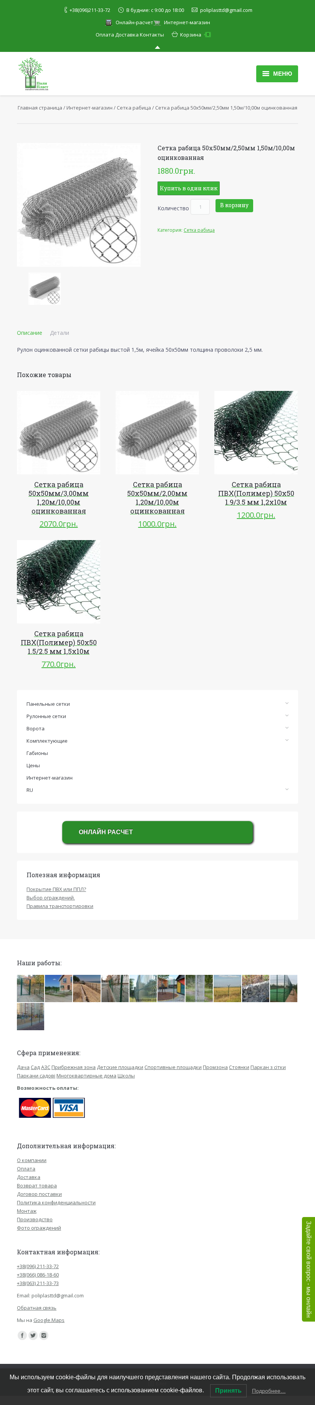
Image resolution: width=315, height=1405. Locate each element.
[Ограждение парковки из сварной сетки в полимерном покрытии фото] (200, 989)
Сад (35, 1067)
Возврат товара (37, 1185)
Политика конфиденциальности (56, 1202)
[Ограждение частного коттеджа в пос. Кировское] (59, 989)
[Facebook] (22, 1335)
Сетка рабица (134, 107)
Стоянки (239, 1067)
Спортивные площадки (173, 1067)
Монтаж (26, 1210)
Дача (23, 1067)
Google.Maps (49, 1320)
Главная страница (40, 107)
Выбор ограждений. (51, 897)
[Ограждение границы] (228, 989)
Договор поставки (39, 1194)
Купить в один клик (188, 188)
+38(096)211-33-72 (90, 10)
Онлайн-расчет (134, 22)
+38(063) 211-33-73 (38, 1283)
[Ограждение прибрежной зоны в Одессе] (87, 989)
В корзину (234, 205)
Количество (173, 208)
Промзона (215, 1067)
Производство (35, 1219)
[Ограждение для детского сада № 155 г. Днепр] (31, 989)
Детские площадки (120, 1067)
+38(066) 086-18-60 (38, 1274)
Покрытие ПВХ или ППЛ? (56, 889)
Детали (59, 332)
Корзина (194, 34)
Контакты (152, 34)
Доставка (127, 34)
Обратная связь (36, 1307)
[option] (44, 289)
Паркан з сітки (268, 1067)
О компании (31, 1160)
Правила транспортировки (60, 906)
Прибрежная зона (73, 1067)
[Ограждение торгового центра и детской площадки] (172, 989)
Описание (29, 332)
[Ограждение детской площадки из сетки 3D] (31, 1017)
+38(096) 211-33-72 (38, 1266)
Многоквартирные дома (86, 1075)
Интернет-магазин (187, 22)
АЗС (45, 1067)
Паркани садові (36, 1075)
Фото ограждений (39, 1227)
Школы (126, 1075)
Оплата (105, 34)
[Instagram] (43, 1335)
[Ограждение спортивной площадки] (284, 989)
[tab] (29, 333)
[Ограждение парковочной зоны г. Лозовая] (115, 989)
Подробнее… (269, 1391)
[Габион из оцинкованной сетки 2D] (256, 989)
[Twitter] (33, 1335)
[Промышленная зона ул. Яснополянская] (143, 989)
